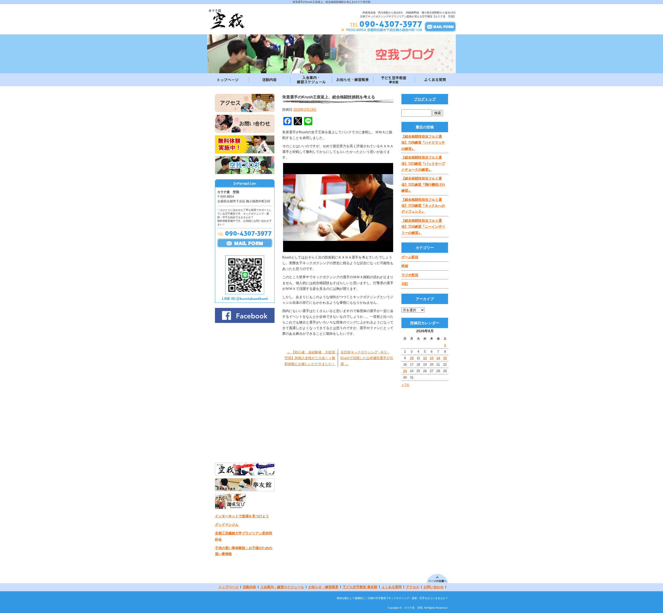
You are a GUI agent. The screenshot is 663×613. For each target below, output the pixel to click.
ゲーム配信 (409, 257)
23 (405, 371)
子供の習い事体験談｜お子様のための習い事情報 (243, 551)
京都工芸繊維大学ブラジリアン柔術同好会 (243, 536)
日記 (404, 284)
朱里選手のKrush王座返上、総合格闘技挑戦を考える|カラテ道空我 (331, 2)
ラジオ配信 (409, 275)
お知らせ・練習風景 (352, 79)
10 (412, 358)
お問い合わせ (433, 587)
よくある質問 (435, 79)
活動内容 (269, 79)
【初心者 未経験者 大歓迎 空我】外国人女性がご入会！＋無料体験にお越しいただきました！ (311, 358)
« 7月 (405, 385)
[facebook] (245, 321)
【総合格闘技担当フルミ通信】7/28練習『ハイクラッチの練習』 (423, 143)
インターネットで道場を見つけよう (242, 516)
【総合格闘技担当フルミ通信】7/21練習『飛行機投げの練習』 (423, 184)
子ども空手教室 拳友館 (393, 79)
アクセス (412, 587)
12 (425, 358)
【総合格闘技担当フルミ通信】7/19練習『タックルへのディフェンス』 (423, 206)
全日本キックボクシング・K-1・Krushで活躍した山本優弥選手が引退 (367, 358)
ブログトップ (425, 99)
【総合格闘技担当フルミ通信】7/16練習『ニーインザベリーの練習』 (423, 227)
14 (438, 358)
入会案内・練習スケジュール (311, 79)
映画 (404, 266)
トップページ (228, 79)
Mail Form (440, 26)
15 (445, 358)
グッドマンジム (227, 525)
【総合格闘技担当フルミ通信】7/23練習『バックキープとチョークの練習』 (423, 164)
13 (432, 358)
